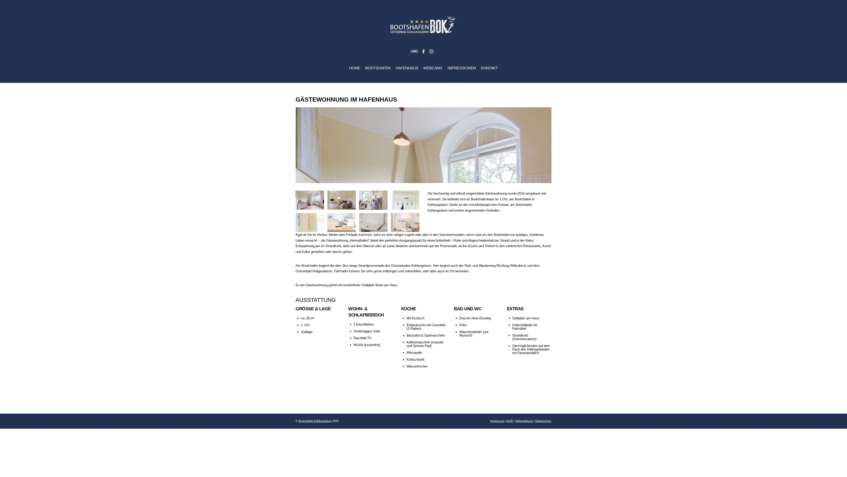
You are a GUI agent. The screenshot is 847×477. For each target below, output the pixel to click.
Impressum (497, 421)
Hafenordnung (524, 421)
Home (354, 68)
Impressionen (462, 68)
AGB (510, 421)
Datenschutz (543, 421)
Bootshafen (377, 68)
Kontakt (489, 68)
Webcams (432, 68)
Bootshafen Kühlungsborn (315, 421)
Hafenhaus (407, 68)
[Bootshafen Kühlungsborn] (423, 35)
